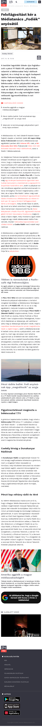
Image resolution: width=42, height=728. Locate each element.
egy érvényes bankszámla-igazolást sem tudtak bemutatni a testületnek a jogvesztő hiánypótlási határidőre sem (21, 183)
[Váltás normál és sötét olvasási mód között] (16, 2)
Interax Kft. (25, 143)
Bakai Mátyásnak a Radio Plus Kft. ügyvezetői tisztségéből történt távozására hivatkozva (21, 211)
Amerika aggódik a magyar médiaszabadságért (16, 576)
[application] (21, 625)
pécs (27, 6)
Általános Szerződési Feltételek (16, 682)
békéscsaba (36, 6)
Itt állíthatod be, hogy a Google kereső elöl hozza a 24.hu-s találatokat (23, 597)
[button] (39, 6)
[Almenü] (11, 2)
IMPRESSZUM (8, 669)
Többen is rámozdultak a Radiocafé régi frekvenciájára (20, 281)
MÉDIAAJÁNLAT (9, 686)
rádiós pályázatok (16, 6)
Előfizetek (30, 1)
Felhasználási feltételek (13, 673)
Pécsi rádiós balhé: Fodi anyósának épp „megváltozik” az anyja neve (20, 387)
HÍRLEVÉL (7, 664)
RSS (5, 660)
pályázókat (14, 251)
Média (5, 10)
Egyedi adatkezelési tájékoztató (16, 677)
